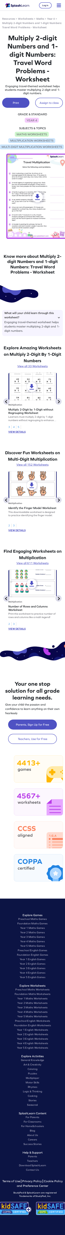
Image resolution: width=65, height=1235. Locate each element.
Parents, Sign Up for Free (32, 724)
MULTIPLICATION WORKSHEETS (31, 140)
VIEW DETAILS (17, 431)
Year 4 (51, 18)
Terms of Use (11, 1181)
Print (16, 102)
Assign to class (49, 102)
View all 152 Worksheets (32, 464)
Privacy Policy (32, 1181)
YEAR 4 (32, 120)
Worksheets (25, 18)
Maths (40, 18)
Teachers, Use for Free (32, 738)
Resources (8, 18)
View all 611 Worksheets (32, 563)
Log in (45, 5)
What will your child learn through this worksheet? (29, 314)
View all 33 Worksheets (32, 366)
